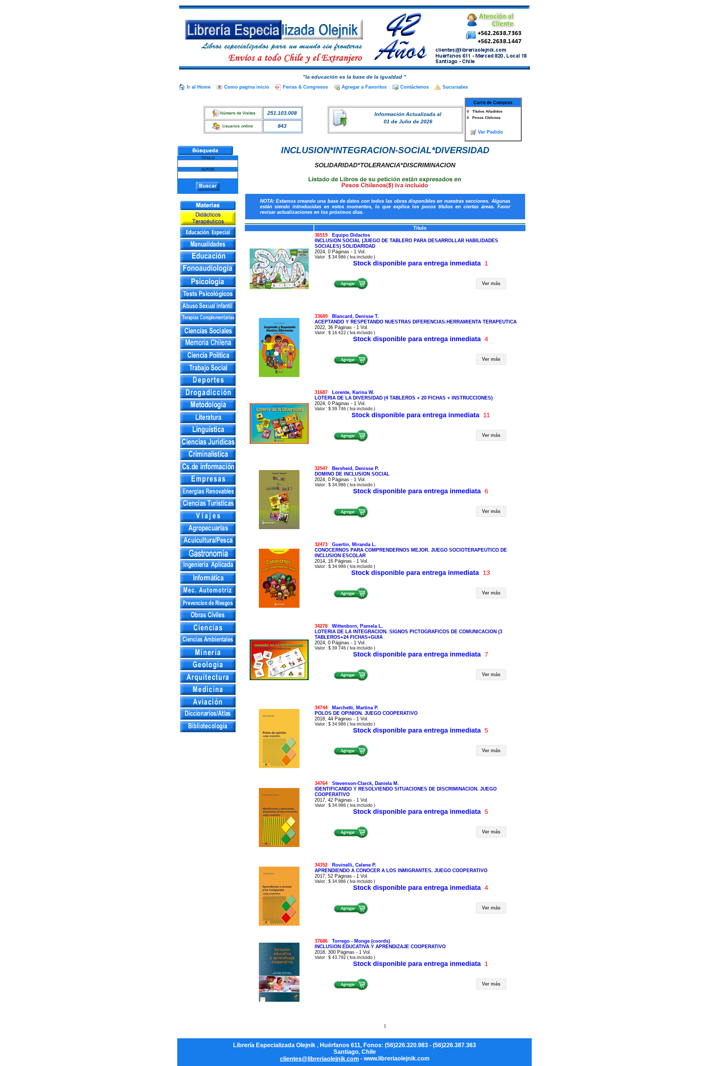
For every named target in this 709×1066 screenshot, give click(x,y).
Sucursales (455, 87)
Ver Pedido (490, 132)
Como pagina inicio (246, 87)
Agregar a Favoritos (364, 87)
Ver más (491, 283)
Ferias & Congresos (305, 87)
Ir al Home (198, 87)
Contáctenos (414, 87)
